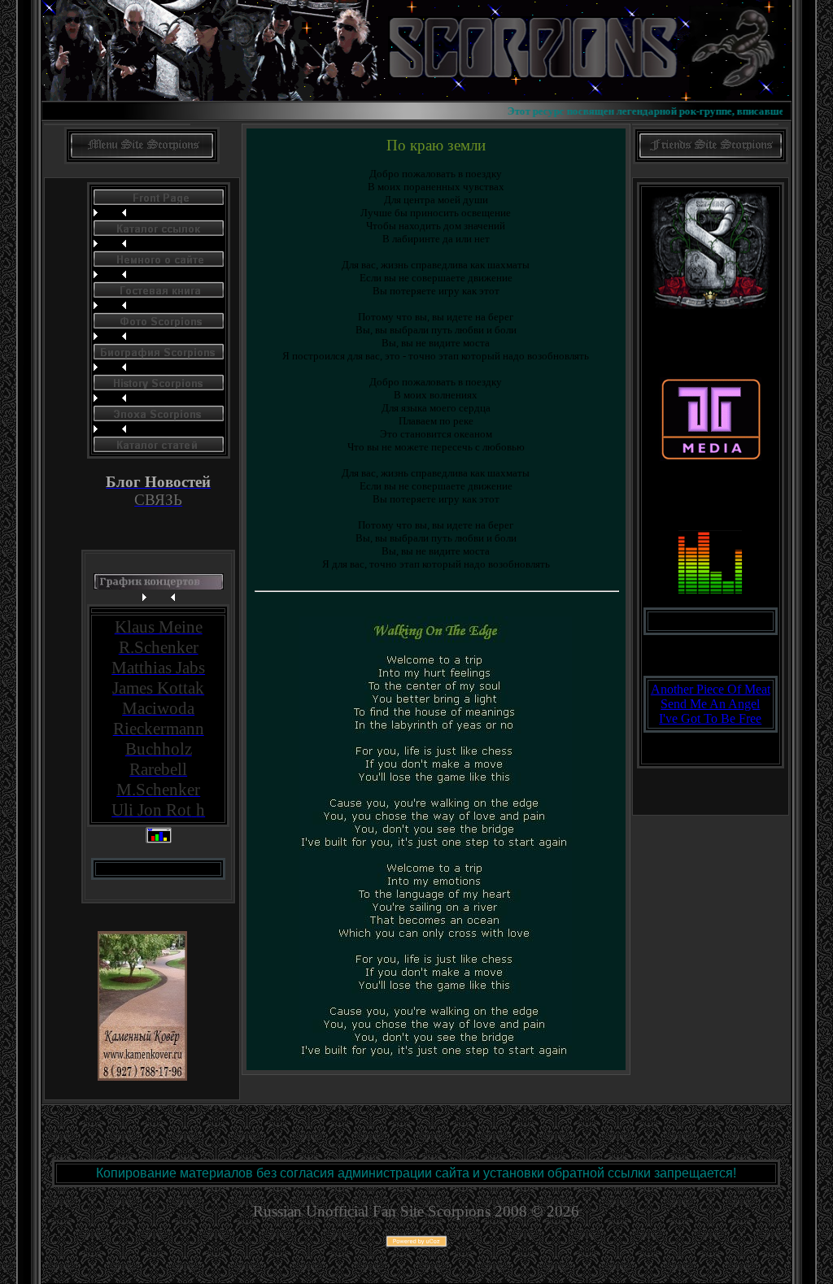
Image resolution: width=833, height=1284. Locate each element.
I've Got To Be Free (710, 718)
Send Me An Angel (710, 704)
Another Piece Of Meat (710, 689)
